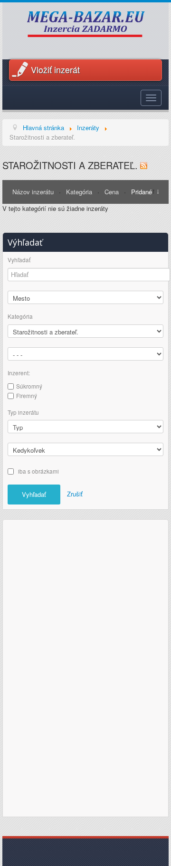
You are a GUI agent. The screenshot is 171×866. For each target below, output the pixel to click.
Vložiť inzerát (55, 69)
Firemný (26, 396)
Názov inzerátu (34, 191)
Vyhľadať (19, 260)
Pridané (141, 191)
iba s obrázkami (38, 471)
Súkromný (29, 386)
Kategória (80, 191)
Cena (112, 191)
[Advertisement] (86, 666)
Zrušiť (75, 493)
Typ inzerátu (23, 412)
